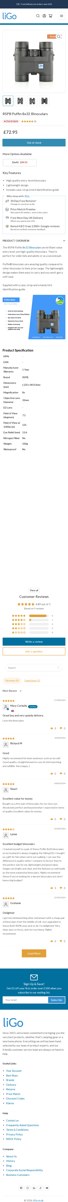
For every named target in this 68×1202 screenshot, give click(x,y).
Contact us (12, 1120)
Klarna (10, 1103)
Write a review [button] (34, 641)
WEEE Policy (13, 1138)
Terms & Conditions (17, 1129)
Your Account (14, 1070)
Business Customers (17, 1174)
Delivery (11, 1084)
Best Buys (12, 1075)
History (10, 1160)
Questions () (32, 680)
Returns (10, 1089)
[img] (9, 700)
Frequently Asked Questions (22, 1125)
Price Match (13, 1093)
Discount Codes (15, 1098)
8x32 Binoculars (31, 247)
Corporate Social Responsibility (24, 1170)
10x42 (20, 162)
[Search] (38, 16)
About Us (11, 1156)
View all (34, 590)
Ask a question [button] (34, 651)
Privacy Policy (14, 1134)
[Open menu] (61, 16)
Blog (9, 1165)
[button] (19, 616)
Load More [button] (34, 953)
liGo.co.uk (38, 1200)
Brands (10, 1080)
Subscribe (56, 999)
